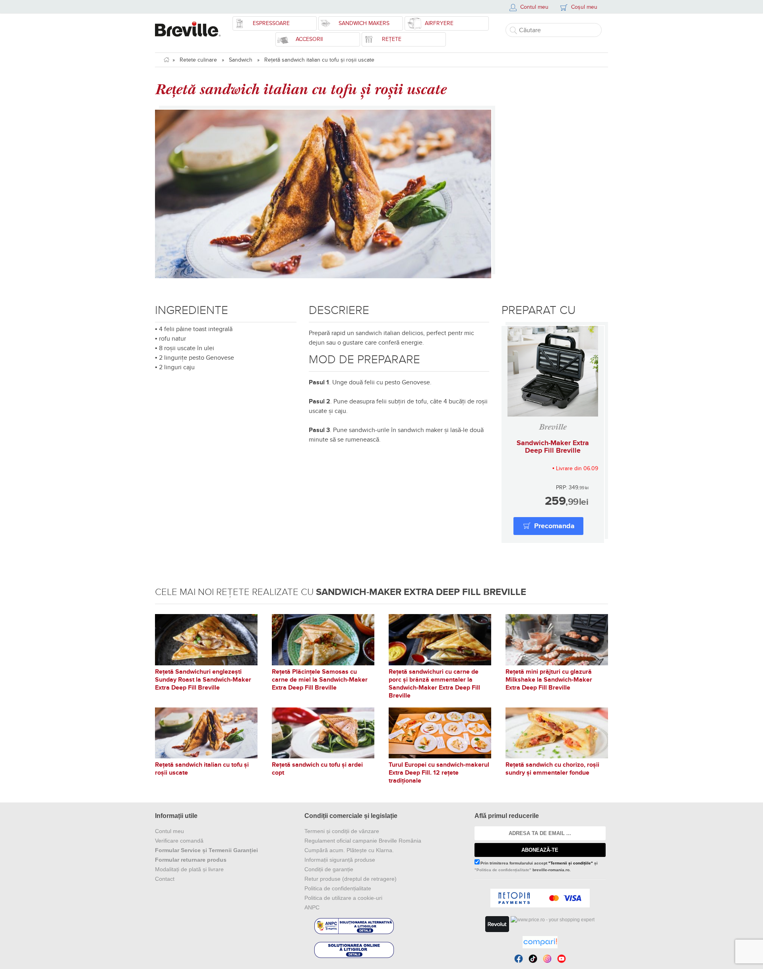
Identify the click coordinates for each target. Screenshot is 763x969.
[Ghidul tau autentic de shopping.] (540, 942)
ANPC (312, 907)
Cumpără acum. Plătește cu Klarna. (349, 850)
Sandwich (240, 59)
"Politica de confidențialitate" (502, 869)
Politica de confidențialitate (337, 888)
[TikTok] (533, 958)
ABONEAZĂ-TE (539, 850)
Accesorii (309, 39)
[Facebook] (518, 958)
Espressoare (271, 23)
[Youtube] (561, 958)
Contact (164, 879)
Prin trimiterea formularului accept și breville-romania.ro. (536, 866)
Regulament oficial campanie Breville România (362, 840)
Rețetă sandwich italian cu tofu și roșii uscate (319, 59)
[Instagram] (547, 958)
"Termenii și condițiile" (570, 863)
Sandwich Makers (364, 23)
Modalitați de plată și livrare (189, 869)
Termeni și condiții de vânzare (341, 831)
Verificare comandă (179, 840)
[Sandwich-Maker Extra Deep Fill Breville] (552, 371)
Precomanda (554, 526)
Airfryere (439, 23)
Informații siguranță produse (339, 860)
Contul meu (169, 831)
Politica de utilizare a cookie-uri (343, 898)
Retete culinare (198, 59)
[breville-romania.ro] (188, 25)
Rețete (391, 39)
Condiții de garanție (328, 869)
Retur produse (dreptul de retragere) (350, 879)
